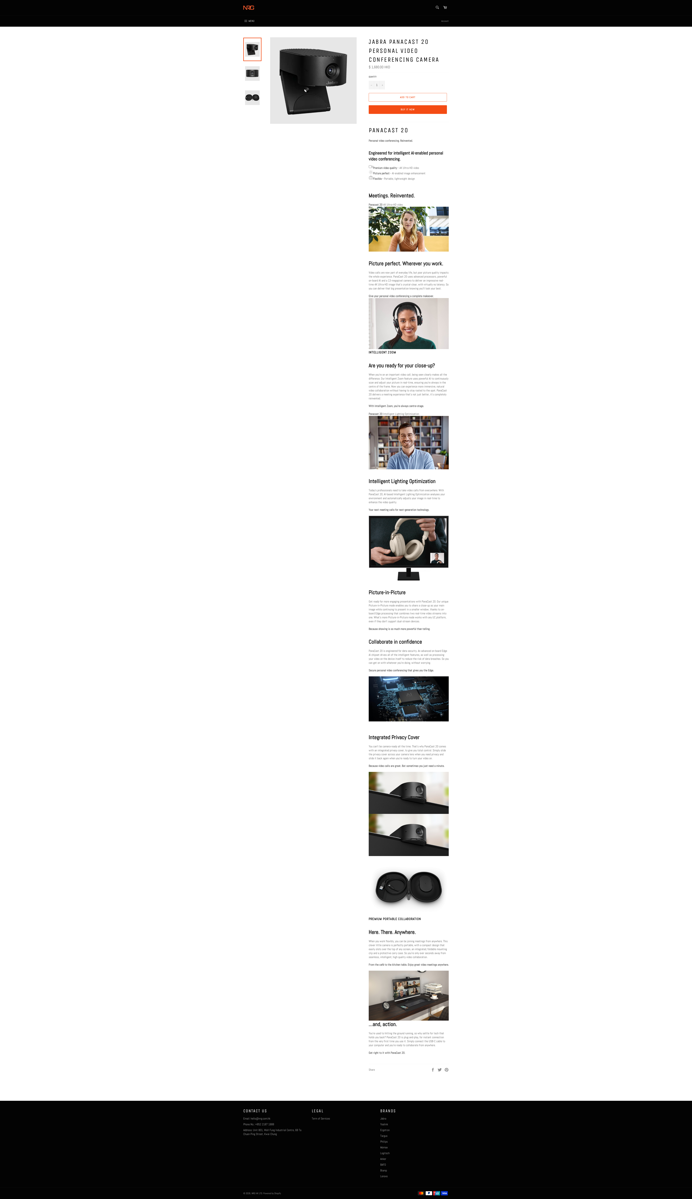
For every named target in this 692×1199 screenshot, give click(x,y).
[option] (409, 793)
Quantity (373, 76)
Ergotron (385, 1130)
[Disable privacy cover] (415, 860)
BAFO (383, 1165)
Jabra (383, 1118)
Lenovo (384, 1176)
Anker (383, 1159)
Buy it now (408, 109)
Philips (384, 1141)
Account (445, 21)
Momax (384, 1147)
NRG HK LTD (257, 1193)
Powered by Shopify (272, 1193)
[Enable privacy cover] (409, 860)
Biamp (383, 1170)
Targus (383, 1136)
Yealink (384, 1124)
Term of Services (321, 1118)
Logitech (385, 1153)
